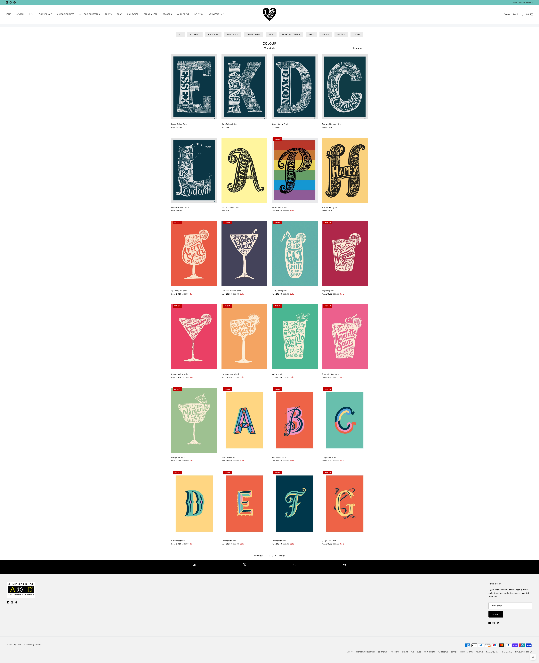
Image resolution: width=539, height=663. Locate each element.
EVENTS (405, 652)
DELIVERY (198, 14)
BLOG (419, 652)
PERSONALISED (150, 14)
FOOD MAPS (232, 34)
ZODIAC (356, 34)
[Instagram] (11, 2)
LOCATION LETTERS (291, 34)
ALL (180, 34)
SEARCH (20, 14)
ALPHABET (195, 34)
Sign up (496, 614)
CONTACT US (382, 652)
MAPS (311, 34)
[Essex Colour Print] (194, 87)
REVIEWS (479, 652)
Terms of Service (492, 652)
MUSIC (325, 34)
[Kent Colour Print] (244, 87)
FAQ (412, 652)
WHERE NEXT (183, 14)
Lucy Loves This (19, 645)
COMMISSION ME (216, 14)
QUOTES (341, 34)
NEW (31, 14)
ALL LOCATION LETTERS (89, 14)
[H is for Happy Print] (345, 170)
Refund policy (507, 652)
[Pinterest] (14, 2)
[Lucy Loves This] (269, 14)
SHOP (119, 14)
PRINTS (108, 14)
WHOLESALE (443, 652)
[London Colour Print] (194, 170)
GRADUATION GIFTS (65, 14)
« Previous (258, 555)
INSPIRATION (133, 14)
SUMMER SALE (45, 14)
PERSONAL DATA (466, 652)
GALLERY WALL (253, 34)
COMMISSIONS (429, 652)
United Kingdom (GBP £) (521, 2)
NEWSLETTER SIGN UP (523, 652)
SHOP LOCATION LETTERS (365, 652)
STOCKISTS (394, 652)
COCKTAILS (213, 34)
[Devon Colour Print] (295, 87)
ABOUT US (167, 14)
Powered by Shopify (33, 645)
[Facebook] (7, 2)
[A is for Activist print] (244, 170)
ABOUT (349, 652)
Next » (282, 555)
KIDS (271, 34)
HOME (8, 14)
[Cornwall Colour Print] (345, 87)
